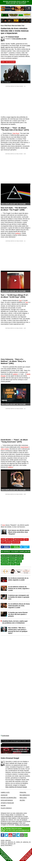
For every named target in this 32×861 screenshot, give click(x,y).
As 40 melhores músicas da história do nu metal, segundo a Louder (18, 588)
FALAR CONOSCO (6, 808)
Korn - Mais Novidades (8, 62)
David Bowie (24, 447)
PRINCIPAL (23, 792)
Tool (23, 25)
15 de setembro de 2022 (19, 38)
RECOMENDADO (25, 795)
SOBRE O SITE (5, 792)
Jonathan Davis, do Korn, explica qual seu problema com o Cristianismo (14, 622)
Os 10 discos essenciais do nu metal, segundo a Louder (18, 579)
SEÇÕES (22, 800)
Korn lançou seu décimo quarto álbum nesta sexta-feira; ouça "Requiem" (18, 532)
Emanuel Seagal (13, 37)
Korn (2, 25)
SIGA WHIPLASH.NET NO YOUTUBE (14, 204)
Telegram (12, 558)
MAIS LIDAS (23, 797)
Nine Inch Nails (16, 25)
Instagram (4, 561)
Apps (18, 564)
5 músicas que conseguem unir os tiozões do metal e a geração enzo (18, 597)
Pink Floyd (8, 25)
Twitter (11, 561)
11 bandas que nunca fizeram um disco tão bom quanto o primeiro (18, 614)
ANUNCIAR (4, 795)
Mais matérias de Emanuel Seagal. (16, 787)
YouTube (18, 561)
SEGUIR (3, 805)
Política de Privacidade (22, 825)
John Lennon (5, 449)
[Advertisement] (14, 168)
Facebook (20, 558)
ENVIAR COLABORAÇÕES (8, 797)
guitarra (18, 233)
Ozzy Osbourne (6, 542)
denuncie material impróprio (9, 823)
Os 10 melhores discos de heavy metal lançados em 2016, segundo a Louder (19, 605)
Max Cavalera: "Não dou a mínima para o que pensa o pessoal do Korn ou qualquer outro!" (17, 630)
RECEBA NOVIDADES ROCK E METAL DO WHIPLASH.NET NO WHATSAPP (16, 2)
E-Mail (13, 564)
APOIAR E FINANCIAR (7, 803)
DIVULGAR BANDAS (7, 800)
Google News (5, 564)
